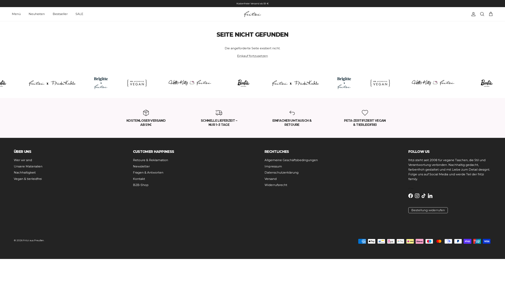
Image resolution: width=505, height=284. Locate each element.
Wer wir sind (23, 160)
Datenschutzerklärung (281, 172)
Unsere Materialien (28, 166)
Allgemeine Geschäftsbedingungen (291, 160)
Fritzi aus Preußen (33, 240)
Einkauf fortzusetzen (252, 56)
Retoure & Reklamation (150, 160)
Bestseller (60, 14)
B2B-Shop (141, 185)
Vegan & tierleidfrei (28, 179)
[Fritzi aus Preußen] (252, 14)
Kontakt (139, 179)
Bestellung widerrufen (428, 210)
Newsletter (141, 166)
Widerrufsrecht (276, 185)
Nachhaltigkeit (25, 172)
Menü (16, 14)
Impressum (273, 166)
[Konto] (472, 14)
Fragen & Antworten (148, 172)
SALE (79, 14)
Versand (271, 179)
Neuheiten (37, 14)
